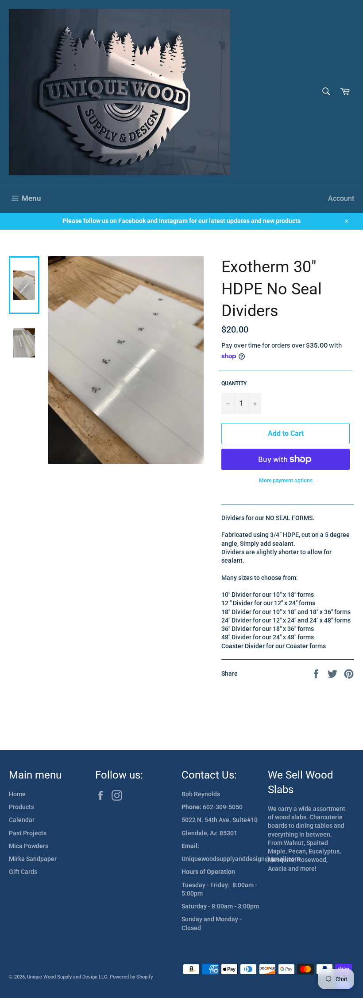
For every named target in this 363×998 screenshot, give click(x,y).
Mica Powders (28, 845)
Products (21, 806)
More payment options (286, 480)
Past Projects (27, 833)
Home (17, 794)
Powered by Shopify (131, 977)
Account (341, 198)
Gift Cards (23, 871)
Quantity (234, 383)
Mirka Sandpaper (33, 858)
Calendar (22, 819)
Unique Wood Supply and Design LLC (67, 977)
